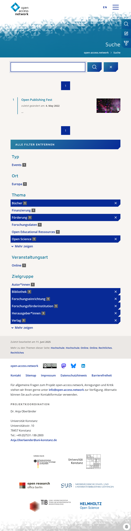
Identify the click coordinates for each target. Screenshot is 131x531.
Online (85, 347)
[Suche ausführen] (94, 67)
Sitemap (31, 375)
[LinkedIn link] (83, 365)
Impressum (48, 375)
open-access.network (96, 52)
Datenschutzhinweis (74, 375)
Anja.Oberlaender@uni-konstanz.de (34, 440)
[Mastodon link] (63, 365)
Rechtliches (106, 347)
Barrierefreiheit (102, 375)
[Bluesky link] (73, 365)
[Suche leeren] (111, 67)
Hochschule (58, 347)
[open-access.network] (19, 8)
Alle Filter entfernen (35, 144)
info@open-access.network (66, 390)
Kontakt (16, 375)
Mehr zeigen (24, 246)
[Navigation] (115, 7)
